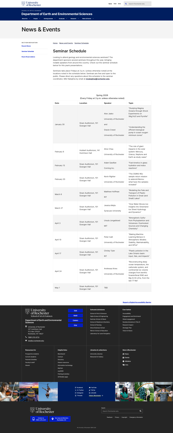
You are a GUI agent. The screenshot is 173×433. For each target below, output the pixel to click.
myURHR (60, 371)
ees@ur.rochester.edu (36, 341)
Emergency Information (136, 417)
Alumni (27, 365)
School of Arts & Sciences (31, 10)
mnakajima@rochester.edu (97, 79)
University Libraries (96, 354)
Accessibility (127, 313)
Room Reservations (28, 57)
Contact (60, 357)
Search (103, 408)
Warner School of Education (99, 331)
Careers (75, 320)
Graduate (62, 18)
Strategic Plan (127, 328)
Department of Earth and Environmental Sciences (56, 14)
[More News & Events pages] (93, 19)
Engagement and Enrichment (132, 316)
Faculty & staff (30, 362)
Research (73, 18)
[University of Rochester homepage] (31, 4)
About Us (24, 18)
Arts (126, 365)
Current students (30, 357)
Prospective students (32, 354)
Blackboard (61, 354)
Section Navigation (30, 42)
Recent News (26, 46)
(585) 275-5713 (33, 337)
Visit (115, 3)
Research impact (128, 325)
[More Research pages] (78, 19)
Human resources (63, 362)
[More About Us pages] (29, 19)
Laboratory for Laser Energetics (100, 333)
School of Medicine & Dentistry (100, 322)
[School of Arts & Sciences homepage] (39, 313)
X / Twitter (80, 390)
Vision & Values (127, 331)
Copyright (124, 417)
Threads (79, 395)
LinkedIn (93, 393)
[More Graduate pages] (66, 19)
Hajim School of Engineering (99, 316)
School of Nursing (95, 325)
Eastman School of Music (98, 319)
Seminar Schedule (28, 51)
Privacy (117, 417)
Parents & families (31, 359)
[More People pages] (39, 19)
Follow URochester (95, 395)
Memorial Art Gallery (96, 357)
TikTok (93, 390)
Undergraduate (48, 18)
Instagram (80, 393)
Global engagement (129, 319)
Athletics (128, 361)
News (127, 354)
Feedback (110, 417)
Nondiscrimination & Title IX (131, 322)
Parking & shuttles (63, 374)
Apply (110, 3)
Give (119, 3)
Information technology (65, 365)
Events (127, 358)
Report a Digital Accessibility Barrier (137, 302)
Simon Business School (97, 328)
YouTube (94, 387)
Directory (61, 359)
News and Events (66, 43)
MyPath (60, 368)
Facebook (80, 387)
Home (55, 43)
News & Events (86, 18)
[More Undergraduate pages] (54, 19)
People (36, 18)
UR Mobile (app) (63, 377)
